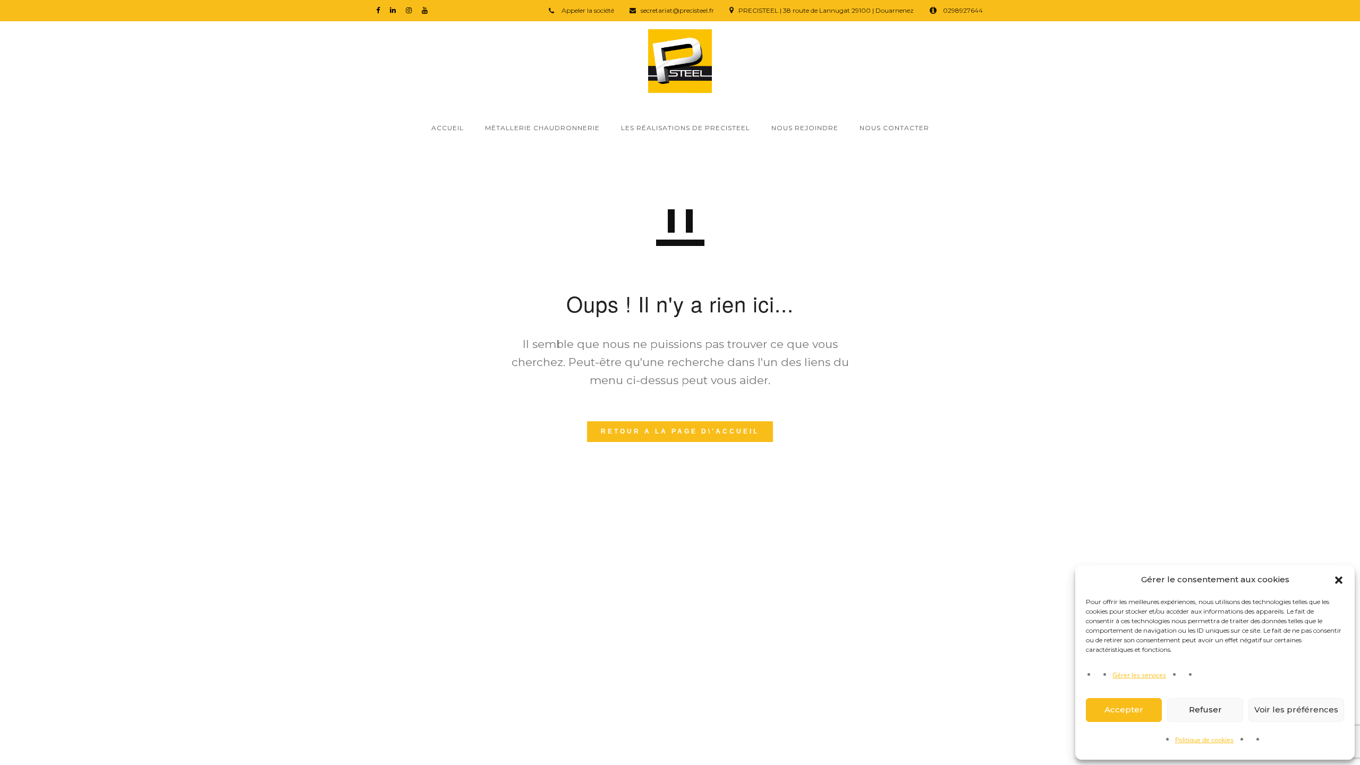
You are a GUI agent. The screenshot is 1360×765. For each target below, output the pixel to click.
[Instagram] (411, 10)
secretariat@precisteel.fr (677, 10)
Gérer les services (1139, 674)
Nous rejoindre (804, 128)
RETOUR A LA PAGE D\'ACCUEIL (680, 431)
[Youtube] (427, 10)
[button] (1338, 580)
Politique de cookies (1204, 739)
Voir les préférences (1296, 709)
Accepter (1123, 709)
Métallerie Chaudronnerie (542, 128)
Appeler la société (587, 10)
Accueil (447, 128)
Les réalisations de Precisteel (685, 128)
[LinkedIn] (395, 10)
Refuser (1205, 709)
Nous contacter (894, 128)
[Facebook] (380, 10)
